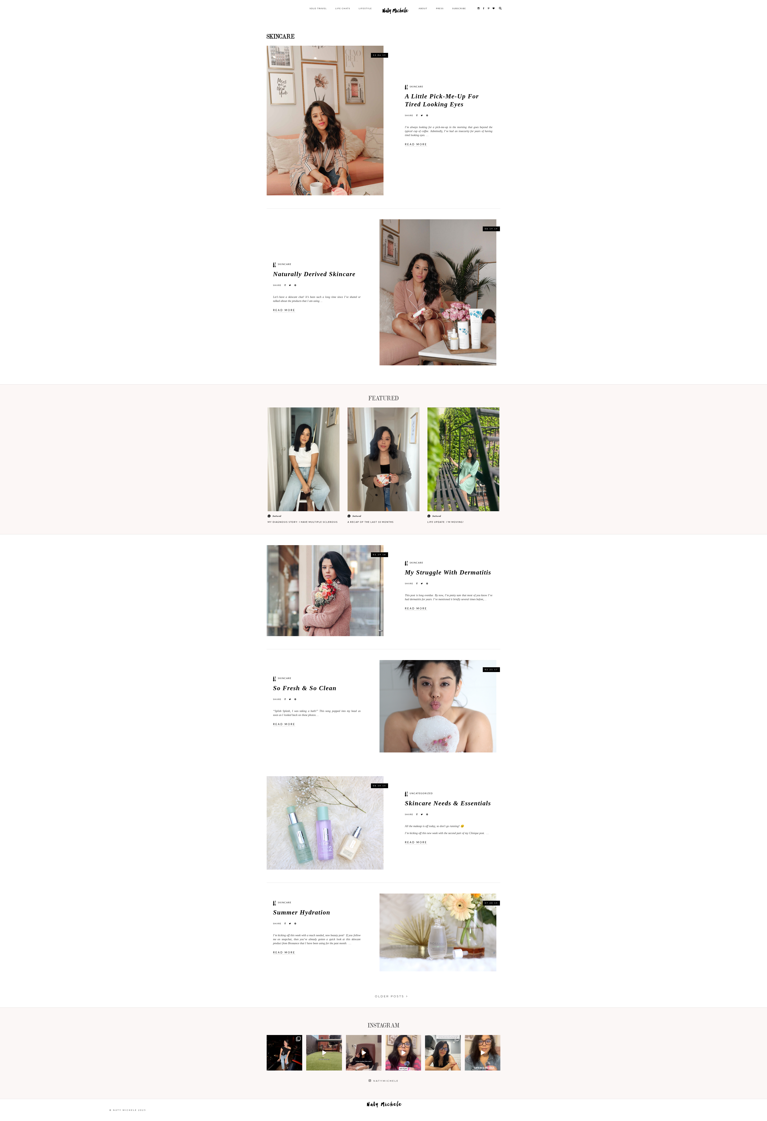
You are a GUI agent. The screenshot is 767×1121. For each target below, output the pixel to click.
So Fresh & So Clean (305, 688)
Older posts (389, 996)
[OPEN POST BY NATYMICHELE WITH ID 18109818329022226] (403, 1053)
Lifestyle (365, 8)
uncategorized (421, 793)
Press (440, 8)
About (423, 8)
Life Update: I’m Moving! (445, 522)
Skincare (416, 86)
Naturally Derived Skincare (314, 274)
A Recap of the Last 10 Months (371, 522)
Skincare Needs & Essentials (448, 803)
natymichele (284, 1038)
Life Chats (342, 8)
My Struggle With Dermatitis (448, 572)
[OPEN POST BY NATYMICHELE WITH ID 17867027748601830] (482, 1053)
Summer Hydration (301, 912)
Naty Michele (395, 11)
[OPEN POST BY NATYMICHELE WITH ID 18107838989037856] (443, 1053)
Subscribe (459, 8)
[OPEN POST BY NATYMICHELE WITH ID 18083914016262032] (324, 1053)
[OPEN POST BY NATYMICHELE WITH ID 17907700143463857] (364, 1053)
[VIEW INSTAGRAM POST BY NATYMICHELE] (298, 1067)
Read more (416, 144)
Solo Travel (318, 8)
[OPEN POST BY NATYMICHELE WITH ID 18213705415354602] (284, 1053)
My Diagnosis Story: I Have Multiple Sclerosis (303, 522)
